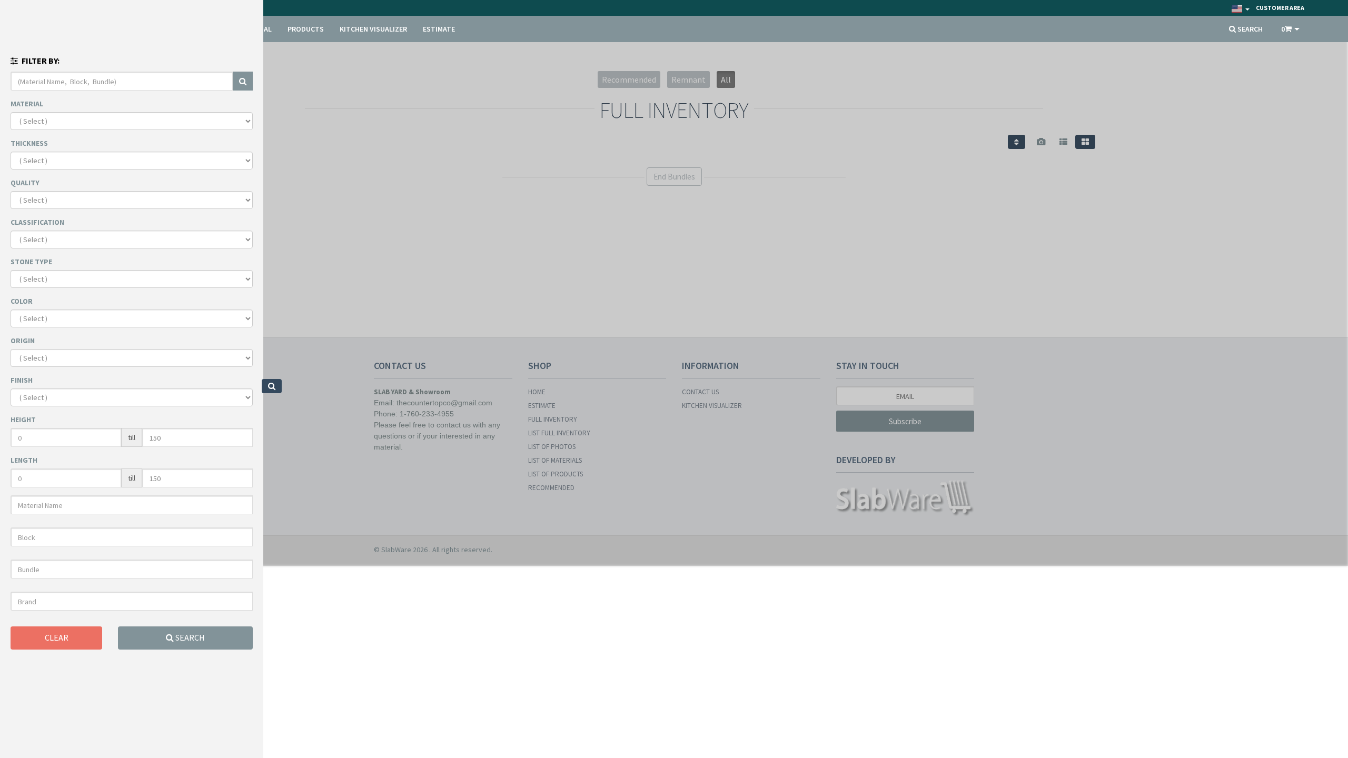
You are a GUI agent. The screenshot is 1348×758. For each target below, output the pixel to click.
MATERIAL (27, 103)
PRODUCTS (306, 29)
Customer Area (1280, 8)
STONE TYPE (31, 261)
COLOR (22, 301)
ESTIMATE (439, 29)
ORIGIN (23, 340)
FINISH (22, 380)
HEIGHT (23, 419)
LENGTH (24, 460)
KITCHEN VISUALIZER (373, 29)
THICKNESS (29, 143)
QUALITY (25, 182)
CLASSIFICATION (37, 222)
